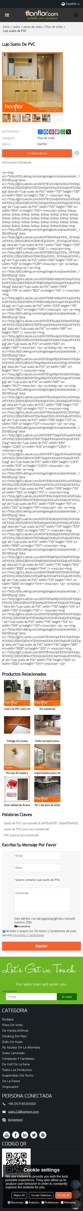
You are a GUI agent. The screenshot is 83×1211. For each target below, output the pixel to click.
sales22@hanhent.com (23, 1112)
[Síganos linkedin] (24, 1134)
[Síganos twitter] (33, 1134)
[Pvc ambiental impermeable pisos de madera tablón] (47, 693)
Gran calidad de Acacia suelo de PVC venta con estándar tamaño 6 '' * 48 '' (17, 806)
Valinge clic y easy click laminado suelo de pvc (17, 741)
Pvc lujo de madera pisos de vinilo (17, 774)
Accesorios (23, 926)
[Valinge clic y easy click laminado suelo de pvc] (17, 725)
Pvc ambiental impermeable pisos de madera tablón (47, 709)
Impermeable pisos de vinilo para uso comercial (47, 774)
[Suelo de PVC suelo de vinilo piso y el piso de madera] (17, 693)
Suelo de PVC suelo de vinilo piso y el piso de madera (17, 709)
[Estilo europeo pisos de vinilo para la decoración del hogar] (47, 725)
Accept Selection (41, 1195)
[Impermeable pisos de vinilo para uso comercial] (47, 757)
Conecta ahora (37, 153)
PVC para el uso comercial (21, 835)
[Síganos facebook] (15, 1134)
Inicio (6, 27)
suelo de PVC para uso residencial (26, 829)
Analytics (34, 1202)
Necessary (17, 1202)
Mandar (41, 946)
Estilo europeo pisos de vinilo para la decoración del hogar (47, 741)
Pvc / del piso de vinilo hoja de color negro (47, 806)
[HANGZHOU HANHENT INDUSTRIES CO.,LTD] (41, 15)
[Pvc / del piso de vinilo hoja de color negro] (47, 789)
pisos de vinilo (33, 27)
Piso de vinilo (54, 27)
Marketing (70, 1202)
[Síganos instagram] (42, 1134)
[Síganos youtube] (6, 1134)
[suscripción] (67, 996)
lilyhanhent (15, 1120)
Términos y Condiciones (28, 935)
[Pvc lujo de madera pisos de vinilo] (17, 757)
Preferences (52, 1202)
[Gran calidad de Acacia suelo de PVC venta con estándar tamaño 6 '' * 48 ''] (17, 789)
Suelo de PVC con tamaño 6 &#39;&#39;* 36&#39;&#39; (41, 823)
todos (16, 27)
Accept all (63, 1195)
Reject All (19, 1195)
